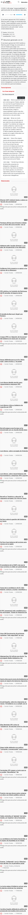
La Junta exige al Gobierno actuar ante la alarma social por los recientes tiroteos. (13, 887)
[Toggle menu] (1, 2)
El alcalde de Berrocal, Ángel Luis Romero (11, 315)
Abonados (24, 2)
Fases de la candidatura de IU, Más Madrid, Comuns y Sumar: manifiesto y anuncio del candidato (13, 589)
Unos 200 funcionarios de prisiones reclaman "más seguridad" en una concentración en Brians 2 (12, 634)
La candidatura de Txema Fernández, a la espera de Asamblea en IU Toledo (13, 839)
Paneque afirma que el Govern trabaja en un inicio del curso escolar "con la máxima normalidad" (13, 224)
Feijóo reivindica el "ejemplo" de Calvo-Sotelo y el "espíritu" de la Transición (13, 817)
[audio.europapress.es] (9, 2)
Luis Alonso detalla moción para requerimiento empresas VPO (11, 383)
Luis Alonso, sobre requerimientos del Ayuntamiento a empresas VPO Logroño (14, 474)
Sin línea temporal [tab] (8, 94)
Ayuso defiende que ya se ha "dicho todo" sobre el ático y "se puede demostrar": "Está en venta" (12, 360)
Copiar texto (21, 97)
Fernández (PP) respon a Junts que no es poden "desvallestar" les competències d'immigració (13, 771)
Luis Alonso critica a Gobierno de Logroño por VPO (11, 406)
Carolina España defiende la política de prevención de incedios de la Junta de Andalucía (13, 910)
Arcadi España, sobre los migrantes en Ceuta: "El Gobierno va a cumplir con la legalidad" (13, 703)
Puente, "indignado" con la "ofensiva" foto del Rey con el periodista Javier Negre (13, 862)
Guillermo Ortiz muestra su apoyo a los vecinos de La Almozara (13, 269)
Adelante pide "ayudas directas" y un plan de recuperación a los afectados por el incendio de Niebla (13, 246)
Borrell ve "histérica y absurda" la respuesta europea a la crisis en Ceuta (13, 497)
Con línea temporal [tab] (8, 91)
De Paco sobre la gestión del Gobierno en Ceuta (13, 520)
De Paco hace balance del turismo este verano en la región (13, 543)
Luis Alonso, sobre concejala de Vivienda (14, 451)
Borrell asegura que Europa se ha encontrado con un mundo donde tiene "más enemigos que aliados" (13, 429)
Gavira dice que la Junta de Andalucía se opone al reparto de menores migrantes (14, 680)
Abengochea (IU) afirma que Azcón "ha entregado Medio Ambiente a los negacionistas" (13, 657)
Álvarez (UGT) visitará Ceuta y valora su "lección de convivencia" (13, 201)
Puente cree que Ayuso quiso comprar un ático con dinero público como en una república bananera (13, 794)
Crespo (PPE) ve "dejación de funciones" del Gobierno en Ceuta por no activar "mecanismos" (13, 338)
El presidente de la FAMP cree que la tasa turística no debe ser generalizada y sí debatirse (13, 566)
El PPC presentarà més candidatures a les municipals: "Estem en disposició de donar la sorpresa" (13, 612)
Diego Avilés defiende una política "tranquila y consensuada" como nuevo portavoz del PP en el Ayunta (13, 748)
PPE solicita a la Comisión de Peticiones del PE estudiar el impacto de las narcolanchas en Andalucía (13, 292)
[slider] (7, 14)
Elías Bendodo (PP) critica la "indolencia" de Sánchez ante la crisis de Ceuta (14, 726)
